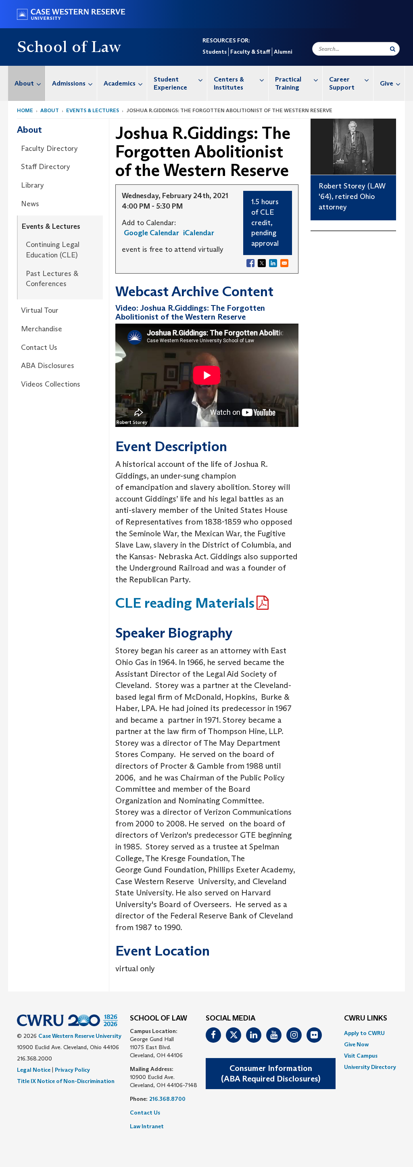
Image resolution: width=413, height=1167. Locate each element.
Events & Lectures (92, 110)
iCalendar (198, 232)
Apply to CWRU (364, 1033)
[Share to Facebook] (250, 263)
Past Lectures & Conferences (52, 279)
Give (386, 83)
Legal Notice (33, 1069)
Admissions (69, 83)
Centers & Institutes (229, 83)
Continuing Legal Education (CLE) (52, 249)
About (24, 83)
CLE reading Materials (184, 602)
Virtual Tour (39, 310)
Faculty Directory (49, 148)
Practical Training (288, 83)
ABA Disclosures (47, 365)
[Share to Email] (284, 263)
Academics (120, 83)
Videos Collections (50, 384)
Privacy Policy (72, 1069)
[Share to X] (262, 263)
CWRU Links (365, 1018)
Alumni (283, 51)
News (30, 203)
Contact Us (39, 347)
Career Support (342, 83)
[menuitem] (27, 83)
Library (32, 185)
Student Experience (170, 83)
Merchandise (41, 328)
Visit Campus (361, 1055)
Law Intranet (147, 1126)
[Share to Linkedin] (273, 263)
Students (214, 51)
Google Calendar (151, 232)
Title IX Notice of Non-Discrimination (66, 1081)
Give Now (356, 1044)
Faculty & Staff (250, 51)
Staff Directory (45, 166)
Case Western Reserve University (79, 1035)
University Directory (370, 1067)
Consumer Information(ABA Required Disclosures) (270, 1073)
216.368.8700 (167, 1098)
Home (25, 110)
